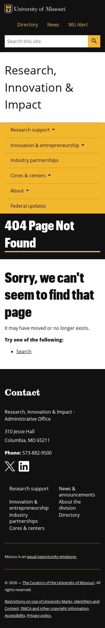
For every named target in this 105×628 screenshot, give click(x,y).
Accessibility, (15, 615)
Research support (33, 129)
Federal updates (28, 206)
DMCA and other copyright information (55, 608)
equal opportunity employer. (52, 556)
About (20, 190)
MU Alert (78, 24)
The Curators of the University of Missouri (58, 582)
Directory (27, 24)
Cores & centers (31, 175)
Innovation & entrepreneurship (48, 145)
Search (24, 351)
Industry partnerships (34, 160)
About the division (70, 505)
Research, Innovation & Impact (39, 87)
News (53, 24)
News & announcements (77, 491)
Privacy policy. (39, 615)
